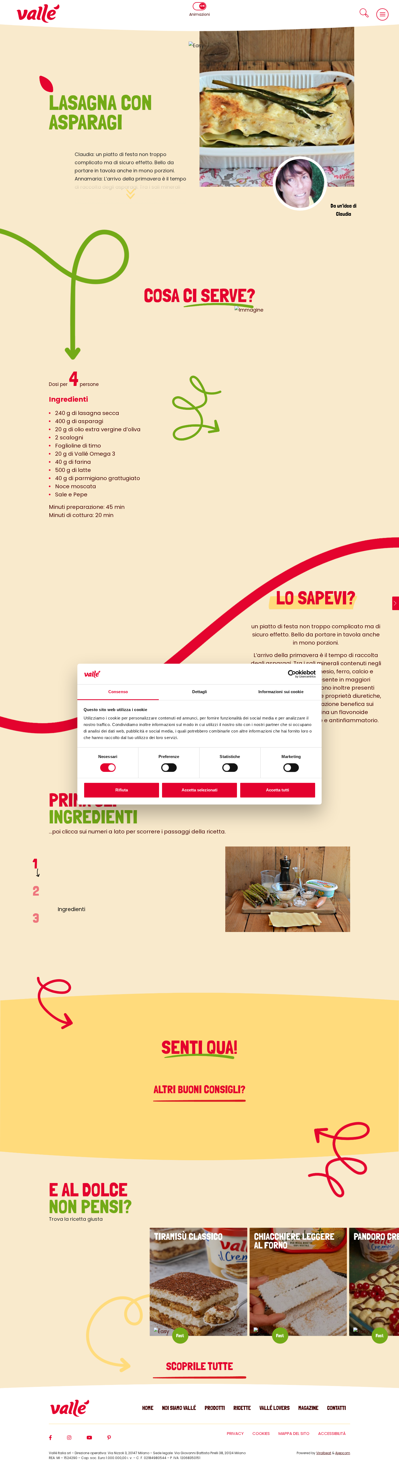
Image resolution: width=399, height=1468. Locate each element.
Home (147, 1407)
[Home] (38, 13)
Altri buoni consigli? (199, 1089)
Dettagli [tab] (199, 692)
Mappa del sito (293, 1433)
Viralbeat (323, 1453)
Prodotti (215, 1407)
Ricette (242, 1407)
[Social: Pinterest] (116, 1440)
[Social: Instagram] (77, 1440)
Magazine (308, 1407)
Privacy (235, 1433)
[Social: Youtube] (97, 1440)
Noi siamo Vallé (179, 1407)
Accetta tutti (277, 790)
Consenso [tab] (118, 692)
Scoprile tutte (199, 1366)
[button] (364, 13)
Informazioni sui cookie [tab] (280, 692)
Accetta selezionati (199, 790)
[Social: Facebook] (58, 1440)
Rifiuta (121, 790)
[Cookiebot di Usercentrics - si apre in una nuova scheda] (292, 674)
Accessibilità (332, 1433)
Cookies (261, 1433)
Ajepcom (342, 1453)
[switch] (169, 767)
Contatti (336, 1407)
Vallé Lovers (274, 1407)
